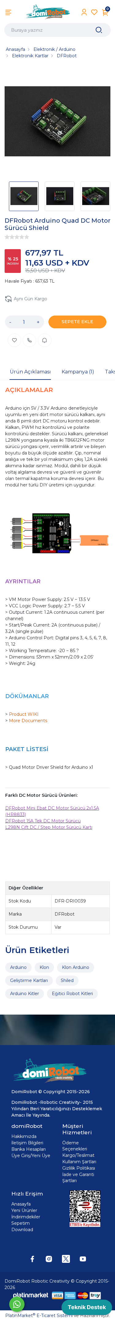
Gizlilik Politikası (78, 1168)
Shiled (67, 980)
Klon (44, 967)
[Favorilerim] (94, 12)
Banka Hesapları (28, 1149)
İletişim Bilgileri (27, 1143)
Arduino (18, 967)
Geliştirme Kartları (29, 980)
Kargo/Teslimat (78, 1155)
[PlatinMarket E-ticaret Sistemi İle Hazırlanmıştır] (30, 1295)
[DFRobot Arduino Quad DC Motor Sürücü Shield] (57, 122)
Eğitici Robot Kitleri (72, 993)
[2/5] (9, 237)
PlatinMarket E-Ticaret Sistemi (39, 1315)
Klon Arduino (75, 967)
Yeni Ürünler (24, 1210)
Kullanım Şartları (79, 1161)
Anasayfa (21, 1204)
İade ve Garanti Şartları (78, 1177)
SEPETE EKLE (77, 321)
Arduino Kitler (24, 993)
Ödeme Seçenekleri (74, 1146)
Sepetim (20, 1223)
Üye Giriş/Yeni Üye (30, 1155)
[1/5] (7, 237)
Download (22, 1229)
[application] (87, 1309)
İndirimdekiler (25, 1217)
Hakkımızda (23, 1136)
